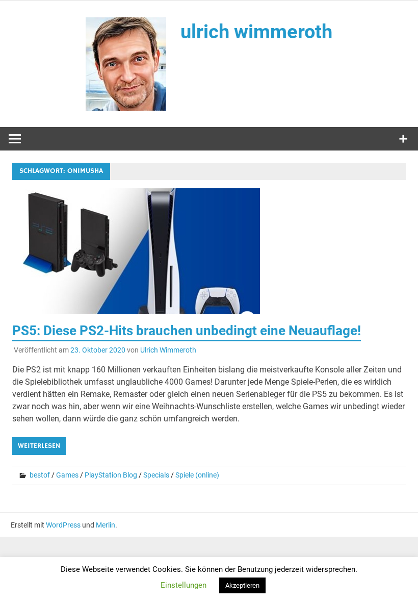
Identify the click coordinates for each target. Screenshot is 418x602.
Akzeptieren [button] (242, 585)
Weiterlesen (39, 445)
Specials (156, 475)
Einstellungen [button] (183, 585)
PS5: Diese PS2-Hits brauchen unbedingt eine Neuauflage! (186, 330)
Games (67, 475)
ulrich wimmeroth (256, 31)
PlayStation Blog (111, 475)
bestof (40, 475)
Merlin (105, 525)
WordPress (63, 525)
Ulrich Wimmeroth (168, 350)
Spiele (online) (197, 475)
